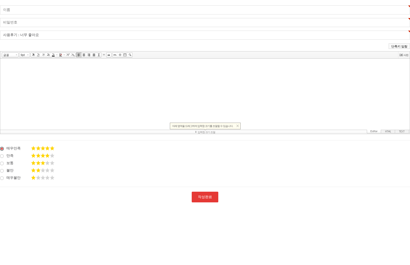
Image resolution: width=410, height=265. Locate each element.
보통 (10, 163)
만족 (10, 156)
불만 (10, 170)
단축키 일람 (399, 46)
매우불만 (13, 178)
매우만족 (13, 148)
